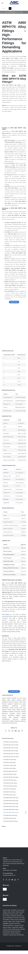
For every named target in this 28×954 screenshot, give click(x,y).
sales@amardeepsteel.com (9, 875)
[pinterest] (22, 731)
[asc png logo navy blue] (14, 1)
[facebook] (6, 731)
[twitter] (9, 731)
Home (6, 12)
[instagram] (12, 731)
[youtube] (16, 731)
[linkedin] (19, 731)
